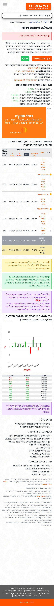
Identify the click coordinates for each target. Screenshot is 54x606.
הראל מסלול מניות (43, 201)
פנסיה (20, 591)
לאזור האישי (40, 496)
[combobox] (27, 15)
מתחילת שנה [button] (34, 154)
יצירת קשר (32, 593)
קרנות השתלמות (43, 591)
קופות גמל (31, 588)
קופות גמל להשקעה (17, 588)
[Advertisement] (27, 555)
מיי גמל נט (40, 588)
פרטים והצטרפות (27, 602)
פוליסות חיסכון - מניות (25, 71)
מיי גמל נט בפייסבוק (33, 596)
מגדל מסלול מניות (43, 230)
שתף (26, 59)
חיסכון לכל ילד (10, 591)
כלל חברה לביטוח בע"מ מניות (42, 165)
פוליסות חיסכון (34, 22)
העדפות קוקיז (19, 596)
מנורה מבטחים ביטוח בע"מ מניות (42, 219)
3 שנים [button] (19, 154)
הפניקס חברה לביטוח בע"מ (25, 80)
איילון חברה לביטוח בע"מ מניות (42, 184)
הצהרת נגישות (9, 593)
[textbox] (27, 15)
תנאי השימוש (21, 593)
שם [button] (42, 153)
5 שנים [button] (12, 154)
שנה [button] (26, 154)
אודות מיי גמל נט (44, 593)
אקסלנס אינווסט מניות (42, 240)
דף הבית (46, 22)
